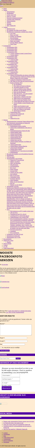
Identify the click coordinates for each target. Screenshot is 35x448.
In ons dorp (5, 264)
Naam (2, 338)
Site (1, 344)
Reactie (2, 323)
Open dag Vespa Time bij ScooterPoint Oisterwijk (16, 424)
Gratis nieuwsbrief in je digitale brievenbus (19, 311)
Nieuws (20, 418)
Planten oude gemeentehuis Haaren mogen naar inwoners (18, 421)
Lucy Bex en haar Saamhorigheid (15, 312)
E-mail (2, 341)
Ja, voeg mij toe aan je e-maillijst (10, 347)
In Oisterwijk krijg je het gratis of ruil (13, 423)
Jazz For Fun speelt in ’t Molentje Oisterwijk (15, 429)
